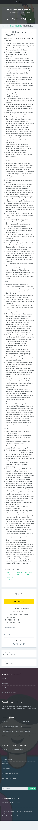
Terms (8, 816)
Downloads (10, 26)
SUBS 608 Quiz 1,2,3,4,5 (9, 768)
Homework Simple (19, 9)
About (3, 816)
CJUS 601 (18, 26)
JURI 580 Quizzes (7, 759)
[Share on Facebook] (17, 643)
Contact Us (5, 683)
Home (3, 26)
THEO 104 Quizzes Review (10, 773)
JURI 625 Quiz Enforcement (10, 726)
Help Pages (5, 688)
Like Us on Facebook (10, 692)
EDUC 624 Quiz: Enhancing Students (13, 749)
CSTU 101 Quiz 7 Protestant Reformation (14, 736)
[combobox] (19, 611)
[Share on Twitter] (14, 643)
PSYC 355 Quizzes (7, 764)
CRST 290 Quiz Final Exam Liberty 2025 (14, 722)
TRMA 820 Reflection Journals (11, 802)
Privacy (13, 816)
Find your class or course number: (19, 609)
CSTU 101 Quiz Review (9, 778)
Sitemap (19, 816)
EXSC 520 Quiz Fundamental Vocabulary (14, 731)
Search (4, 678)
